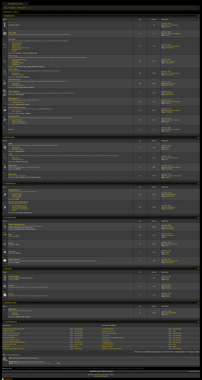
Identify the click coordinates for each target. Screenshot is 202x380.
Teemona (25, 87)
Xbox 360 (167, 286)
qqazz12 (167, 121)
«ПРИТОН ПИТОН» (170, 194)
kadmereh (167, 26)
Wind (24, 66)
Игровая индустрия (14, 259)
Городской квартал (10, 183)
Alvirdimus (22, 113)
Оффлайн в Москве (107, 346)
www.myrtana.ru (23, 155)
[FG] (17, 66)
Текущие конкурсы (17, 194)
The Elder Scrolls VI (14, 25)
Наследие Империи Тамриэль (17, 107)
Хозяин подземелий (31, 363)
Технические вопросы (17, 62)
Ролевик (23, 363)
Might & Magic (13, 165)
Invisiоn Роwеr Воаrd (99, 374)
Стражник (18, 53)
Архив (13, 210)
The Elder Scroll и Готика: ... (172, 158)
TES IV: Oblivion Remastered (172, 73)
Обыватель (16, 363)
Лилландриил (168, 112)
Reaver (20, 66)
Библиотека (8, 268)
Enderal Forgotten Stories (9, 344)
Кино (10, 234)
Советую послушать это (171, 244)
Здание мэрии (12, 309)
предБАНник (15, 314)
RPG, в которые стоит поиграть (173, 175)
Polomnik (33, 177)
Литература (12, 251)
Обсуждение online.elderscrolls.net (21, 47)
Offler (22, 104)
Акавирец (29, 66)
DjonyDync (168, 288)
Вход (5, 7)
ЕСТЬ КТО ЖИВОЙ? (170, 313)
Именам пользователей (38, 361)
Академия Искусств (14, 190)
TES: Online (12, 39)
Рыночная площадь (10, 217)
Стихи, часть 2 (106, 340)
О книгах (167, 252)
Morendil (21, 94)
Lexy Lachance (19, 212)
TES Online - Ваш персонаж (172, 46)
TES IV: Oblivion (13, 69)
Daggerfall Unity (169, 93)
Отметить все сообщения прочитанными (148, 352)
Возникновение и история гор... (173, 110)
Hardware (11, 285)
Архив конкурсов (16, 197)
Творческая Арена (16, 195)
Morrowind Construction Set (19, 123)
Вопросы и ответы (17, 44)
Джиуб (174, 346)
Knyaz (167, 245)
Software (11, 294)
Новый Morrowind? (170, 83)
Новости (11, 129)
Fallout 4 (167, 147)
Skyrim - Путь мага (170, 61)
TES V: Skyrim (13, 56)
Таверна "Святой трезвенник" (20, 207)
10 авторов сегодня (193, 352)
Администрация (180, 352)
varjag (20, 87)
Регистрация (12, 7)
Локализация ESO (16, 49)
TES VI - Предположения (171, 25)
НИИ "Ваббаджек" (17, 111)
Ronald (167, 279)
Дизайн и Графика (14, 276)
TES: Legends (12, 33)
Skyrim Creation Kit (17, 120)
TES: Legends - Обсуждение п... (173, 33)
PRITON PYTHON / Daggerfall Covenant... (14, 342)
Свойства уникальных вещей (172, 101)
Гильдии (14, 51)
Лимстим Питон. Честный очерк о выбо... (14, 329)
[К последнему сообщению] (161, 23)
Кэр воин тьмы (169, 74)
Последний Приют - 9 (170, 207)
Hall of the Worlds (10, 137)
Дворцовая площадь (10, 302)
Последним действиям (25, 361)
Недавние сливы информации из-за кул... (14, 348)
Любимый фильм (169, 235)
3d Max (167, 278)
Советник (24, 53)
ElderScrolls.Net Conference (11, 12)
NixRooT (27, 104)
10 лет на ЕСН (168, 227)
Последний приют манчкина (19, 205)
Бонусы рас (6, 346)
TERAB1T (35, 66)
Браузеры (167, 295)
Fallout (10, 143)
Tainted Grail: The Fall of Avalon (11, 333)
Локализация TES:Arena (18, 102)
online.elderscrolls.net (17, 43)
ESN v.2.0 (14, 313)
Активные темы (168, 352)
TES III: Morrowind (14, 79)
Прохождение (15, 61)
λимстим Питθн (169, 47)
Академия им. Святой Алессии (20, 209)
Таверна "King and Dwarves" (17, 224)
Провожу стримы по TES (171, 261)
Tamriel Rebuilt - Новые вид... (172, 129)
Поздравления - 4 (106, 342)
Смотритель (30, 53)
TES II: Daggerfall (14, 91)
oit (166, 237)
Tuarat (75, 346)
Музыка (11, 243)
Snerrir (167, 149)
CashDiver (168, 103)
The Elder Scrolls (9, 16)
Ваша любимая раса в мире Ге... (173, 167)
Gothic (10, 154)
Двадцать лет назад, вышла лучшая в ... (112, 348)
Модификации (15, 64)
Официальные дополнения (19, 59)
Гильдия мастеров (14, 116)
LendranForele (78, 348)
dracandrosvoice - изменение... (172, 120)
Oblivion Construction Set (18, 121)
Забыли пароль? (22, 7)
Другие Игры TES (14, 98)
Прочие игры (12, 174)
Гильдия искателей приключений (18, 202)
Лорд (35, 53)
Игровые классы (16, 46)
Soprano (167, 35)
